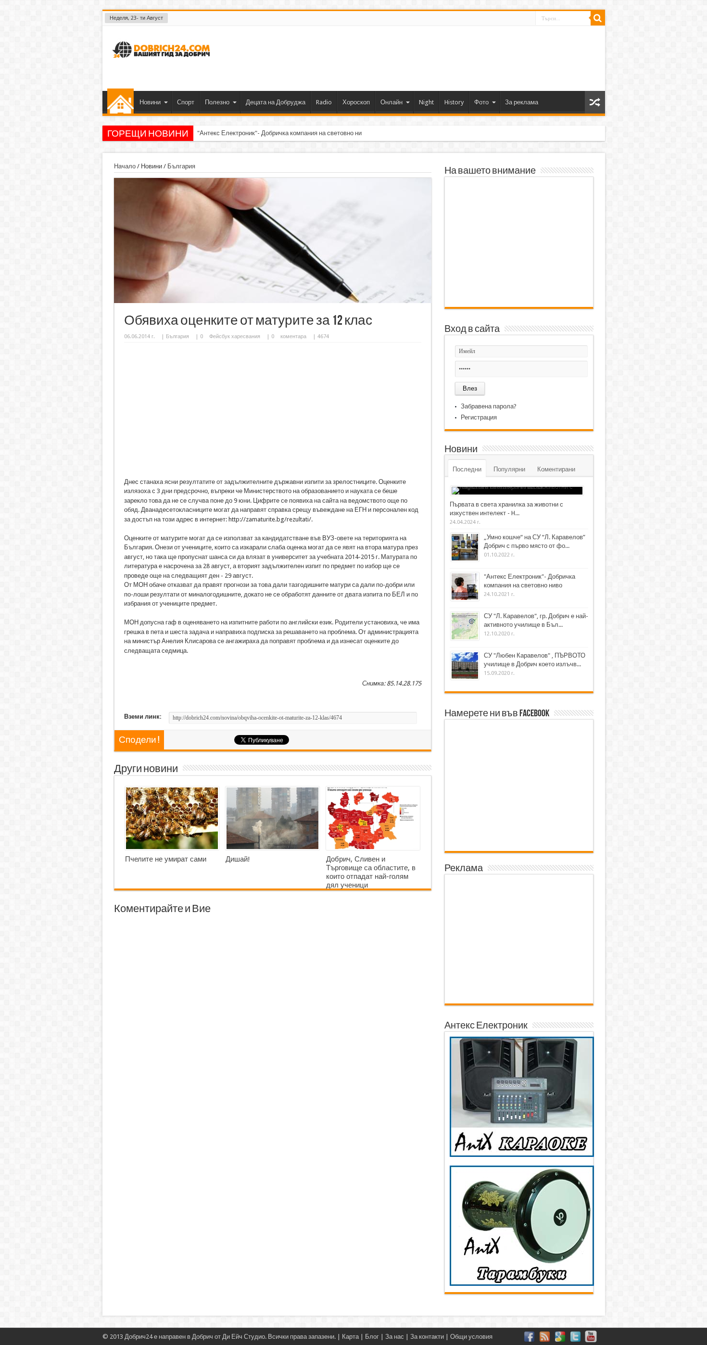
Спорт (185, 102)
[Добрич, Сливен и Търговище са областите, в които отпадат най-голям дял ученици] (373, 818)
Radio (324, 102)
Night (426, 102)
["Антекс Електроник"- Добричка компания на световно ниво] (465, 586)
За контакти (427, 1336)
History (454, 102)
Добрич (202, 1336)
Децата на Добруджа (275, 102)
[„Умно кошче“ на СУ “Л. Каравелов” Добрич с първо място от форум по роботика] (465, 547)
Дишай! (238, 859)
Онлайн (391, 102)
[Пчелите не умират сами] (172, 818)
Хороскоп (356, 102)
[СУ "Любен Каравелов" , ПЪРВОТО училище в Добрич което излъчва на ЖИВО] (465, 665)
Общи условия (471, 1336)
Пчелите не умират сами (165, 859)
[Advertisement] (423, 57)
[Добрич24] (162, 61)
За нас (394, 1336)
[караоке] (522, 1154)
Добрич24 (138, 1336)
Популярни (509, 469)
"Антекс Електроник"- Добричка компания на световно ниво (282, 133)
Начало (120, 101)
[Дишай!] (272, 818)
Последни (467, 469)
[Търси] (598, 18)
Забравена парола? (489, 406)
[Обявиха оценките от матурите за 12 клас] (272, 301)
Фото (481, 102)
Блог (372, 1336)
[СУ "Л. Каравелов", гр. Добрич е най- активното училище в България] (465, 626)
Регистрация (479, 417)
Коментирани (556, 469)
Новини (150, 102)
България (181, 166)
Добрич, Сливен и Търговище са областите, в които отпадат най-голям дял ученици (371, 872)
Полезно (217, 102)
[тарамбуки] (522, 1283)
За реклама (521, 102)
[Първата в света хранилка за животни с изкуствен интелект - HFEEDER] (517, 491)
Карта (350, 1336)
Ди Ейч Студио (243, 1336)
